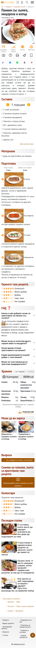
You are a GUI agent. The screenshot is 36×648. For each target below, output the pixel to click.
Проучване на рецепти (11, 599)
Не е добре (19, 301)
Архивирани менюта (6, 627)
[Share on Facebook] (3, 62)
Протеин (11, 606)
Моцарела (19, 611)
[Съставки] (3, 324)
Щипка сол (8, 140)
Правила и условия (24, 631)
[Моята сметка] (22, 2)
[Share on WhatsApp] (17, 62)
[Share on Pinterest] (32, 62)
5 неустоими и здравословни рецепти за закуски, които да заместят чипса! (16, 548)
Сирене (10, 611)
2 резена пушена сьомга (14, 113)
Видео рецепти (8, 623)
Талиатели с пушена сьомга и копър (25, 436)
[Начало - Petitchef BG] (2, 7)
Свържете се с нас (25, 621)
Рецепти (6, 620)
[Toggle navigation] (32, 2)
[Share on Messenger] (10, 62)
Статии (5, 635)
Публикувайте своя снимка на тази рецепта (18, 484)
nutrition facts (28, 144)
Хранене (11, 602)
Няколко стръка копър (14, 121)
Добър (17, 295)
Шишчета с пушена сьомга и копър (9, 436)
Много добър (20, 292)
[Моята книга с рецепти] (18, 2)
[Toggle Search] (27, 2)
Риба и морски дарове (25, 606)
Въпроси (6, 632)
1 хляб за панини (11, 110)
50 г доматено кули (12, 125)
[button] (3, 31)
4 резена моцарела (12, 117)
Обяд (18, 602)
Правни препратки (23, 636)
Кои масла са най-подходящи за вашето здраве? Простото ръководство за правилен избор (17, 585)
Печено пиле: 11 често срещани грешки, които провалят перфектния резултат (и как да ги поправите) (17, 567)
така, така (19, 298)
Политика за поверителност (25, 626)
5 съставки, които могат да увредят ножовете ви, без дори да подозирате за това (17, 530)
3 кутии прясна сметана (14, 129)
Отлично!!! (19, 288)
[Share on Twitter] (24, 62)
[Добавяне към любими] (31, 55)
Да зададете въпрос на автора (19, 460)
